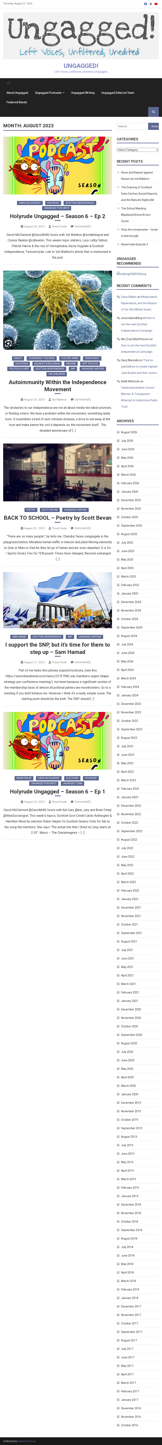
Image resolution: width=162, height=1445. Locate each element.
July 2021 (127, 950)
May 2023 (127, 763)
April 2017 (127, 1374)
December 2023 (131, 703)
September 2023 (131, 729)
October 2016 (129, 1425)
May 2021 (127, 967)
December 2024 (131, 602)
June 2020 (127, 1060)
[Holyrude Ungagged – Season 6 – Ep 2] (57, 165)
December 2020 (131, 1009)
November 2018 (131, 1213)
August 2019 (129, 1136)
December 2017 (131, 1306)
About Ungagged (17, 92)
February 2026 (130, 483)
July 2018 (127, 1247)
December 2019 (131, 1102)
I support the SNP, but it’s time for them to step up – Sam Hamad (57, 648)
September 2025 (131, 525)
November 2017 (131, 1315)
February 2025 (130, 585)
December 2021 (131, 907)
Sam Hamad (19, 636)
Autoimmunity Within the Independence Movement (57, 386)
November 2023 (131, 712)
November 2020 (131, 1017)
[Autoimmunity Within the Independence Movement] (57, 310)
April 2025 (127, 568)
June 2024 (127, 653)
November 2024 (131, 610)
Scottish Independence (80, 203)
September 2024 (131, 627)
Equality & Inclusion (47, 363)
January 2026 (129, 491)
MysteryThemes (27, 1441)
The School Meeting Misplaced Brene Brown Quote (136, 215)
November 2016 (131, 1416)
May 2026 (127, 457)
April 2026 (127, 466)
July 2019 (127, 1145)
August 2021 (129, 941)
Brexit (18, 358)
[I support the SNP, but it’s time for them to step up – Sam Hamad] (57, 600)
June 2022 (127, 856)
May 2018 (127, 1264)
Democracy (92, 358)
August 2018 (129, 1238)
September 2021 (131, 933)
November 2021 (131, 916)
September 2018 (131, 1230)
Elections (22, 363)
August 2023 (129, 737)
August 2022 (129, 839)
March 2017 (128, 1382)
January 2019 (129, 1196)
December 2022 (131, 805)
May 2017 (127, 1365)
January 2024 (129, 695)
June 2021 (127, 958)
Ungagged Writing (83, 92)
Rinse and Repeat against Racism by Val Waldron (137, 175)
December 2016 (131, 1408)
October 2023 (129, 720)
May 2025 (127, 559)
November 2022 (131, 814)
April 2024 (127, 669)
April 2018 (127, 1272)
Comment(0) (82, 226)
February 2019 (130, 1187)
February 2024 (130, 686)
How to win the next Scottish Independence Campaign (138, 324)
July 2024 (127, 644)
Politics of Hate (19, 368)
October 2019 (129, 1119)
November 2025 (131, 508)
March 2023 (128, 780)
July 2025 (127, 542)
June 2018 (127, 1255)
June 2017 (127, 1357)
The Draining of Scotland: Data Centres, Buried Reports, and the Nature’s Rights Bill (139, 194)
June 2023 (127, 754)
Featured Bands (17, 102)
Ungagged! (81, 65)
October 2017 (129, 1323)
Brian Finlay (24, 778)
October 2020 (129, 1026)
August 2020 (129, 1043)
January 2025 (129, 593)
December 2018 (131, 1204)
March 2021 (128, 984)
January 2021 (129, 1000)
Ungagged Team (72, 783)
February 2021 (130, 992)
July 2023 (127, 746)
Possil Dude (59, 226)
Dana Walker (129, 296)
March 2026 (128, 474)
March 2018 (128, 1281)
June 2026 (127, 449)
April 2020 (127, 1077)
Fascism (71, 363)
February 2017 (130, 1391)
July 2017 (127, 1348)
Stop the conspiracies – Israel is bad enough (139, 232)
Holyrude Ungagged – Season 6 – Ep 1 (57, 791)
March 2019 (128, 1179)
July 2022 (127, 848)
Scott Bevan (50, 509)
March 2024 (128, 678)
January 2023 (129, 797)
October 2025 (129, 517)
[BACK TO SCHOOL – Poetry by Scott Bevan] (57, 472)
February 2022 (130, 890)
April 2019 (127, 1170)
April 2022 (127, 873)
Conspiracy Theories (42, 358)
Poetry (30, 509)
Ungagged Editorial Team (117, 92)
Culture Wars (69, 358)
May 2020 (127, 1068)
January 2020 (129, 1094)
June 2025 (127, 551)
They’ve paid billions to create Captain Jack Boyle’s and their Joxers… (140, 366)
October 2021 (129, 924)
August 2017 (129, 1340)
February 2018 (130, 1289)
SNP (73, 368)
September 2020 (131, 1034)
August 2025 (129, 534)
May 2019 (127, 1162)
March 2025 (128, 576)
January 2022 (129, 899)
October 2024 (129, 619)
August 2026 (129, 432)
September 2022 (131, 831)
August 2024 (129, 636)
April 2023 (127, 771)
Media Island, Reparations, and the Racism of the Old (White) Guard (139, 303)
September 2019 (131, 1128)
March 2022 (128, 882)
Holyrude (53, 203)
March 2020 (128, 1085)
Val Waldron (56, 374)
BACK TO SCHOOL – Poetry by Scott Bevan (57, 518)
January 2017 (129, 1399)
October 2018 (129, 1221)
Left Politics (90, 363)
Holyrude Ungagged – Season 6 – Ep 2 (57, 216)
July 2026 (127, 440)
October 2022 (129, 822)
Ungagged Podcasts (48, 92)
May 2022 (127, 865)
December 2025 (131, 500)
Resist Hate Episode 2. (135, 244)
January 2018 (129, 1298)
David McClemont (30, 203)
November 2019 (131, 1111)
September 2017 (131, 1331)
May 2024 (127, 661)
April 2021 (127, 975)
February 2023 (130, 788)
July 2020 (127, 1051)
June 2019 (127, 1153)
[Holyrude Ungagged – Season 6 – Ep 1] (57, 741)
